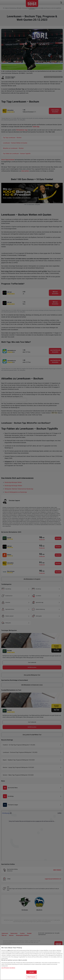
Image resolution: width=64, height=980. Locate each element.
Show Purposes (31, 977)
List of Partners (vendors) (8, 968)
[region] (32, 962)
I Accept (31, 972)
